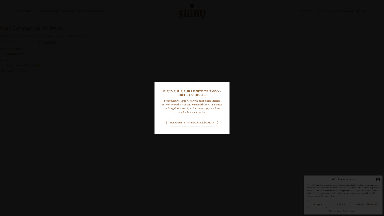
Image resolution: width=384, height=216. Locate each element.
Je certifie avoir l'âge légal (190, 122)
